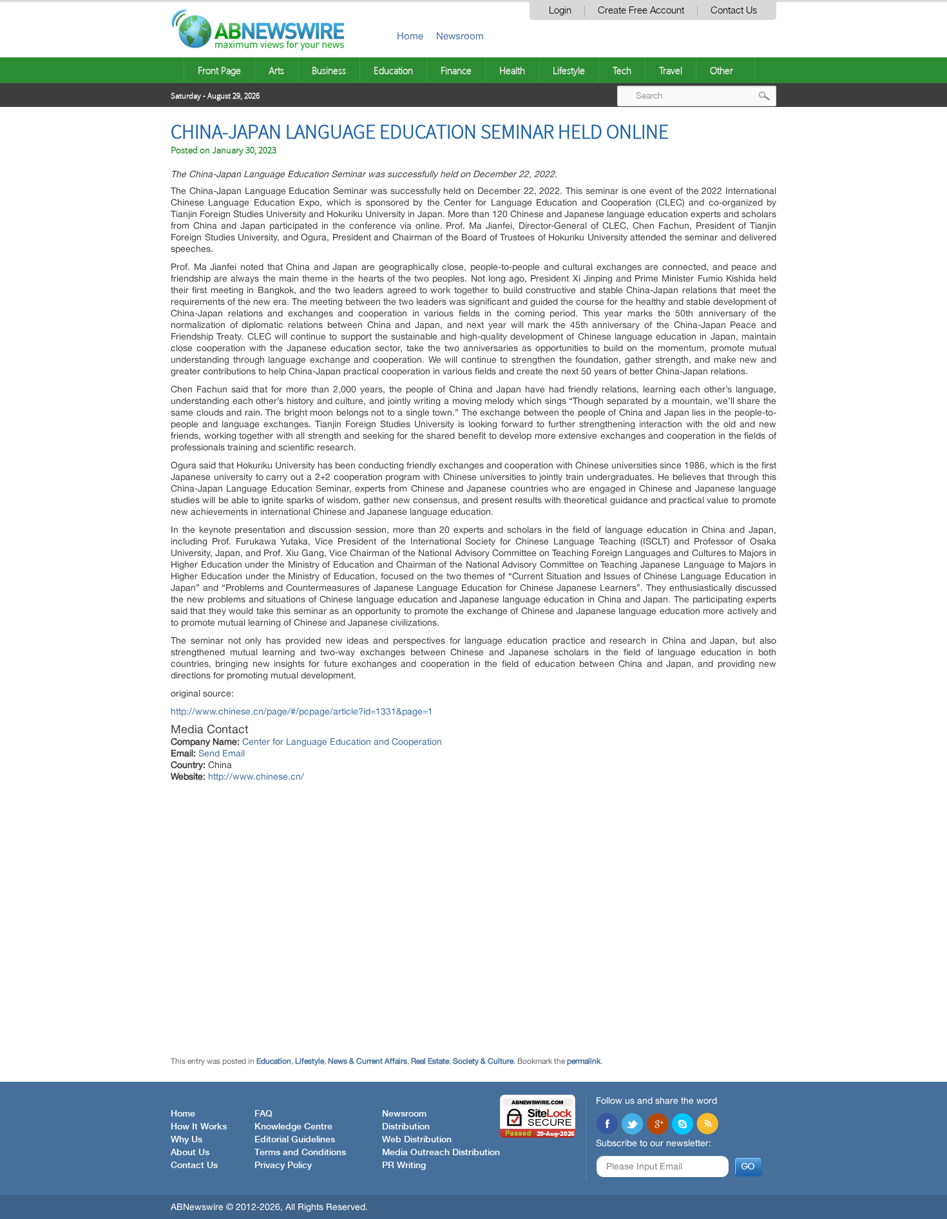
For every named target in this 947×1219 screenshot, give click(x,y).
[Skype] (682, 1125)
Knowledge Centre (293, 1126)
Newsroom (460, 35)
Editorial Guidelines (294, 1139)
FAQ (263, 1113)
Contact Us (734, 10)
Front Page (219, 70)
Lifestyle (569, 70)
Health (512, 70)
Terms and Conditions (300, 1152)
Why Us (186, 1139)
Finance (456, 70)
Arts (276, 70)
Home (410, 35)
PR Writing (404, 1165)
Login (560, 10)
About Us (190, 1152)
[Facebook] (607, 1125)
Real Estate (430, 1061)
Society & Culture (483, 1061)
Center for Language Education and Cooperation (342, 741)
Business (329, 70)
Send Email (221, 753)
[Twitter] (632, 1125)
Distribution (406, 1126)
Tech (622, 70)
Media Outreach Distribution (441, 1152)
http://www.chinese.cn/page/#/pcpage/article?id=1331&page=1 (302, 711)
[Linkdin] (657, 1125)
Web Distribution (417, 1139)
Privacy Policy (283, 1165)
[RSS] (707, 1125)
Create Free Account (641, 10)
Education (393, 70)
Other (721, 70)
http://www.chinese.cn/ (256, 776)
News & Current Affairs (367, 1061)
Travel (670, 70)
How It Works (199, 1126)
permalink (583, 1061)
